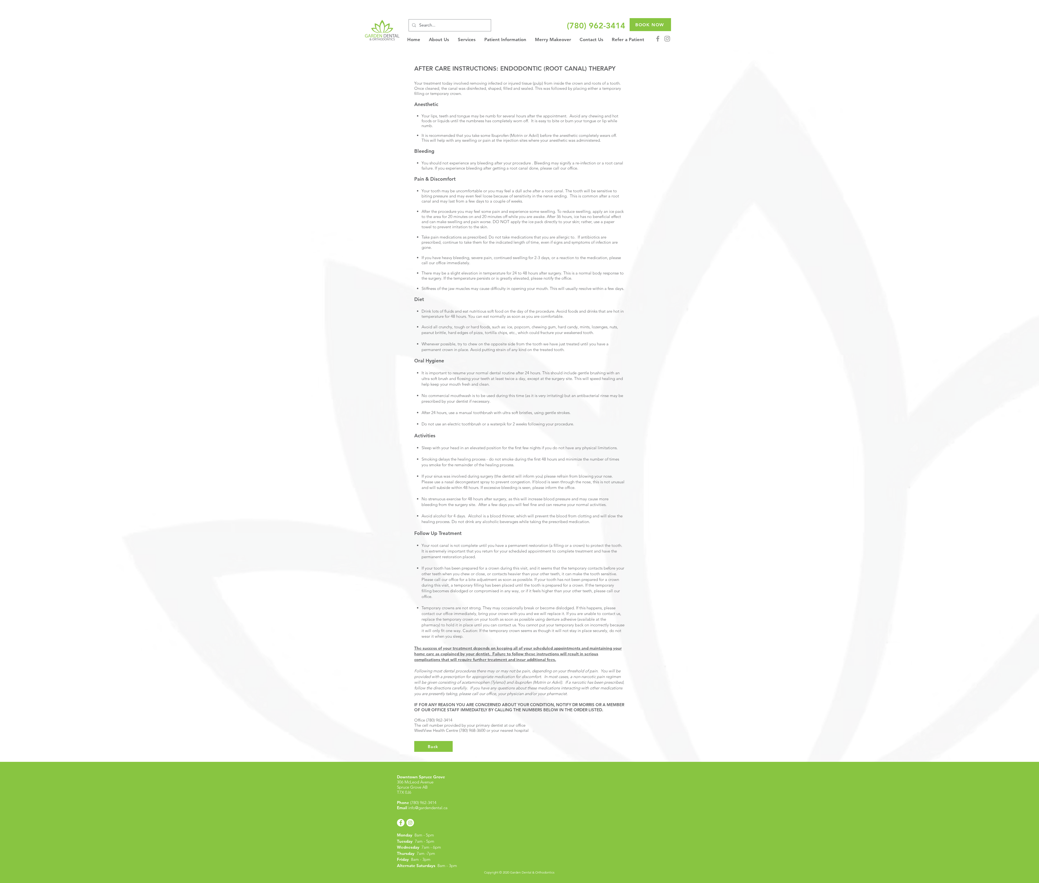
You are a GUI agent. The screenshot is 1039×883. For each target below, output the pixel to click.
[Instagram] (667, 38)
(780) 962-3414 (423, 802)
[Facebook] (658, 38)
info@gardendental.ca (428, 807)
